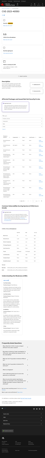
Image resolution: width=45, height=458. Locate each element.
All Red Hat (39, 5)
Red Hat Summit (31, 444)
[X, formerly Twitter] (42, 409)
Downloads (10, 1)
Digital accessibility (5, 451)
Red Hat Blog (30, 442)
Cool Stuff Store (18, 444)
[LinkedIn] (34, 409)
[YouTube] (37, 409)
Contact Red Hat (18, 442)
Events (29, 441)
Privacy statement (5, 450)
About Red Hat (4, 441)
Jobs (16, 441)
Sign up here (19, 392)
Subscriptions (4, 1)
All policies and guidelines (32, 450)
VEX (3, 15)
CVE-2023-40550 (15, 8)
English (35, 5)
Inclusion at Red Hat (5, 444)
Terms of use (17, 450)
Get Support (23, 1)
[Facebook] (39, 409)
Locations (3, 442)
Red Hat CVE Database (6, 8)
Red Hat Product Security (26, 398)
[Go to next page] (39, 201)
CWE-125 (5, 280)
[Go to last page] (41, 201)
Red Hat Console (17, 1)
